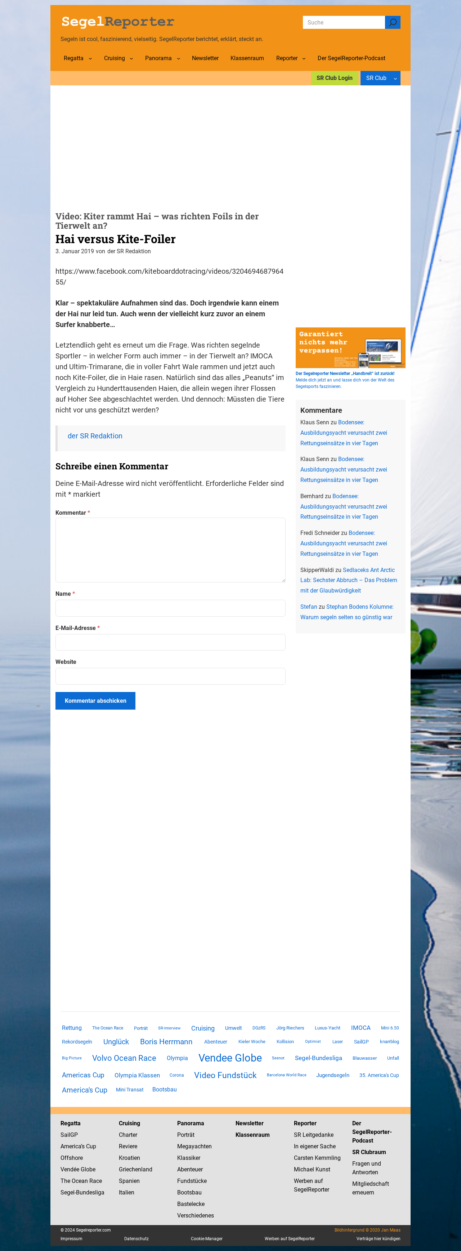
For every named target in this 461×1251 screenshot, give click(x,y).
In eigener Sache (315, 1146)
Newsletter (250, 1123)
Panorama (190, 1123)
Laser (337, 1041)
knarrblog (389, 1041)
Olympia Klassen (137, 1075)
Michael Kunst (312, 1169)
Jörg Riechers (290, 1028)
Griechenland (135, 1169)
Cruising (203, 1028)
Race (95, 1181)
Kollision (285, 1041)
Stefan (308, 606)
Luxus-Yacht (327, 1028)
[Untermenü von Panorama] (178, 58)
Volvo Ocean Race (124, 1058)
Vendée (70, 1169)
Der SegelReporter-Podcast (372, 1132)
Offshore (72, 1157)
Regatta (71, 1123)
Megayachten (194, 1146)
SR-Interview (169, 1028)
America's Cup (84, 1090)
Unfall (393, 1058)
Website (65, 661)
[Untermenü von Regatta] (90, 58)
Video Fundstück (225, 1075)
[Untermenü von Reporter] (304, 58)
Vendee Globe (230, 1058)
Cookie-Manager (207, 1238)
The (66, 1181)
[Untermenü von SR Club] (395, 78)
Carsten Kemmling (317, 1157)
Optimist (313, 1041)
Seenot (278, 1058)
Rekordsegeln (77, 1042)
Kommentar (72, 512)
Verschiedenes (195, 1215)
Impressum (71, 1238)
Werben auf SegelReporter (290, 1238)
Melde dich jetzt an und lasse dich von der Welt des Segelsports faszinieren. (345, 380)
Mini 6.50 (390, 1028)
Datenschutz (136, 1238)
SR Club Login (335, 78)
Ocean (80, 1181)
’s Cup (88, 1146)
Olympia (177, 1058)
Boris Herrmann (166, 1041)
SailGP (361, 1042)
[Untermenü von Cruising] (131, 58)
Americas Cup (83, 1075)
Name (65, 593)
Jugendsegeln (332, 1075)
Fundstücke (192, 1181)
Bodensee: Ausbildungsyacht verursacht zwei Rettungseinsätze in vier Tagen (343, 433)
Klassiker (188, 1157)
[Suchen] (392, 22)
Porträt (141, 1028)
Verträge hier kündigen (378, 1238)
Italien (126, 1192)
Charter (128, 1134)
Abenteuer (215, 1042)
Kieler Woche (251, 1041)
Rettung (72, 1027)
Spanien (129, 1181)
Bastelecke (191, 1204)
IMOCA (361, 1027)
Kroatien (129, 1157)
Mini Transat (130, 1090)
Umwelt (233, 1028)
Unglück (116, 1041)
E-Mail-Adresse (77, 628)
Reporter (305, 1123)
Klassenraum (253, 1134)
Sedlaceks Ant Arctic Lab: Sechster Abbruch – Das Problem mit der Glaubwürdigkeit (348, 580)
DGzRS (258, 1028)
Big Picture (72, 1058)
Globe (87, 1169)
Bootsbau (164, 1089)
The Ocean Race (107, 1028)
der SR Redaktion (95, 436)
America (71, 1146)
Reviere (128, 1146)
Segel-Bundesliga (318, 1058)
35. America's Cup (379, 1075)
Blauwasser (365, 1058)
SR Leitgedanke (314, 1134)
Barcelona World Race (286, 1075)
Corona (177, 1075)
